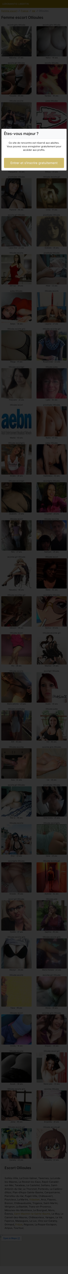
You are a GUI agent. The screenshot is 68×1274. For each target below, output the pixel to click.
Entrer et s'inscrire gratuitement (34, 163)
